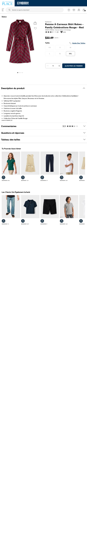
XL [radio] (60, 54)
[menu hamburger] (3, 10)
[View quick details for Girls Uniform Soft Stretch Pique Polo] (81, 221)
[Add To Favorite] (35, 28)
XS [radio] (50, 47)
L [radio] (49, 54)
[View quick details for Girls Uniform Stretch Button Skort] (81, 177)
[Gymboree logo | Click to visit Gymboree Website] (23, 3)
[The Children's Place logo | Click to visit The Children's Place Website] (7, 3)
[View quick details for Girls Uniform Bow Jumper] (23, 177)
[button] (74, 10)
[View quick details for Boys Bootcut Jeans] (3, 221)
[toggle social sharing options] (35, 23)
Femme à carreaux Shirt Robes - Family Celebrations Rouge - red (64, 26)
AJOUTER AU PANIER (74, 66)
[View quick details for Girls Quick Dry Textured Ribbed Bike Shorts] (42, 221)
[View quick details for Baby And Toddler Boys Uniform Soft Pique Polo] (23, 221)
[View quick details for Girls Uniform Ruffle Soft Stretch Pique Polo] (3, 177)
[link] (69, 10)
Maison (4, 17)
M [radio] (70, 47)
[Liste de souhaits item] (74, 11)
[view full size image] (20, 63)
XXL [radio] (70, 54)
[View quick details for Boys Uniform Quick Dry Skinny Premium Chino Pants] (42, 177)
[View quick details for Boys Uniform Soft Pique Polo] (61, 177)
